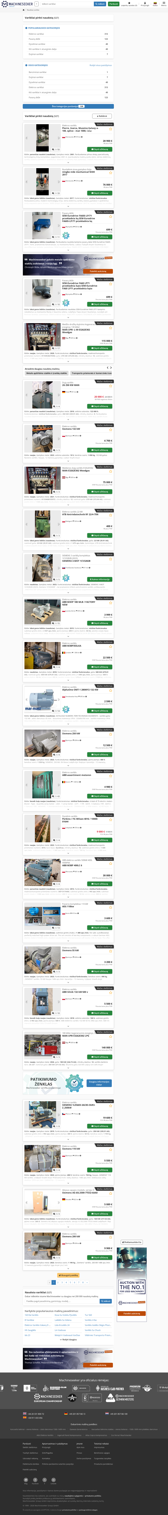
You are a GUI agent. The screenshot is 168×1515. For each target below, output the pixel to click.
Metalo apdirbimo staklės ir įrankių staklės (46, 373)
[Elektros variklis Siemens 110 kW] (42, 1158)
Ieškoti (100, 4)
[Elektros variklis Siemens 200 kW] (42, 1246)
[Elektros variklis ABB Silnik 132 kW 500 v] (42, 1001)
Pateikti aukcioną (98, 271)
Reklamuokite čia (132, 1242)
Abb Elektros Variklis (45, 1435)
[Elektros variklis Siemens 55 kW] (42, 960)
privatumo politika (69, 1510)
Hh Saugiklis (30, 1330)
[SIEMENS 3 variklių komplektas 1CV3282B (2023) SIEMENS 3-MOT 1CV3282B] (42, 567)
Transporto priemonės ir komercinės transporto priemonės (100, 373)
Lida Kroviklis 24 (62, 1325)
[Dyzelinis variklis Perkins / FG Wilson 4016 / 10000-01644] (42, 828)
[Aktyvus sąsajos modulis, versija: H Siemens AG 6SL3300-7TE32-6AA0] (42, 1202)
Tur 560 (88, 1315)
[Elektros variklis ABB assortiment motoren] (42, 784)
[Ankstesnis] (26, 137)
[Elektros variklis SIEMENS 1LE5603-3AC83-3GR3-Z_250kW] (42, 1114)
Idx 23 (27, 1335)
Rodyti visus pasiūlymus (101, 65)
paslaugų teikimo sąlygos (88, 1510)
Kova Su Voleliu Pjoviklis (66, 1315)
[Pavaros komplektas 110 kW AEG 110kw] (42, 916)
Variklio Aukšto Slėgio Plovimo (99, 1325)
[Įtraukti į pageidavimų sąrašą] (110, 129)
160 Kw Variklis (31, 1315)
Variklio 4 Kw (91, 1320)
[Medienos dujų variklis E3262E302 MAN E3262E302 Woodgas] (42, 480)
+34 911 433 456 (35, 1418)
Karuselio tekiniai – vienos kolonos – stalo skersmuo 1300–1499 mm (38, 1429)
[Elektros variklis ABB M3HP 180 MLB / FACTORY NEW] (42, 611)
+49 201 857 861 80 (118, 1414)
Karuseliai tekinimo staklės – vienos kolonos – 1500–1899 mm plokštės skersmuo (125, 1429)
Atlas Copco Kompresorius (96, 1435)
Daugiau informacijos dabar (99, 1083)
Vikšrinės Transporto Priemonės (100, 1335)
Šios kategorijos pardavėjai (67, 106)
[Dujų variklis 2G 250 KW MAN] (42, 394)
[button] (164, 4)
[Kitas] (58, 137)
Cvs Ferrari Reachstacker (121, 1435)
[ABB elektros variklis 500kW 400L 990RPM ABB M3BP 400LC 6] (42, 872)
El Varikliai (29, 1320)
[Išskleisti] (68, 162)
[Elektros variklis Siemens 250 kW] (42, 743)
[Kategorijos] (36, 4)
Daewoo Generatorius (79, 1429)
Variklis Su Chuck (92, 1330)
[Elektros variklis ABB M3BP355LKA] (42, 655)
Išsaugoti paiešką (69, 1275)
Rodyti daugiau (69, 1339)
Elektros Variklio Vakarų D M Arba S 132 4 (44, 1325)
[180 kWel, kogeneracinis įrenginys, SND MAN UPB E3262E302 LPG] (42, 1045)
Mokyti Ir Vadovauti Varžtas (67, 1335)
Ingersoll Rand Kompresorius (69, 1435)
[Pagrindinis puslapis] (23, 10)
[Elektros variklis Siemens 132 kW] (42, 438)
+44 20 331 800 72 (36, 1414)
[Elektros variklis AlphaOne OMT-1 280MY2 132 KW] (42, 699)
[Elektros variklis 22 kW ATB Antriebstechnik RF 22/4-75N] (42, 524)
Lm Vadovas (60, 1330)
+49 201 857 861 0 (77, 1414)
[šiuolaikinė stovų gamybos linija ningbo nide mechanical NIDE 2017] (42, 181)
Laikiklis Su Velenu (63, 1320)
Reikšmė (102, 116)
